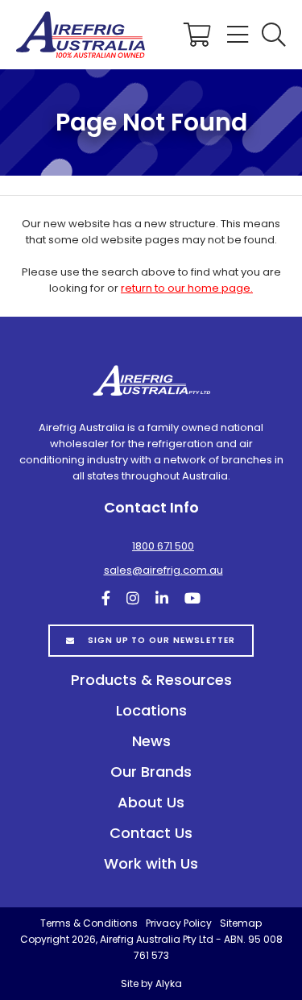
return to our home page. (187, 288)
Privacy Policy (179, 923)
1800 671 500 (163, 546)
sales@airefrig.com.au (163, 570)
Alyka (168, 983)
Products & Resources (151, 680)
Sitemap (241, 923)
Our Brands (151, 771)
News (151, 741)
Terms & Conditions (89, 923)
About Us (151, 802)
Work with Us (151, 863)
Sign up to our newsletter (162, 640)
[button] (274, 35)
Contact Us (151, 833)
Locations (151, 710)
